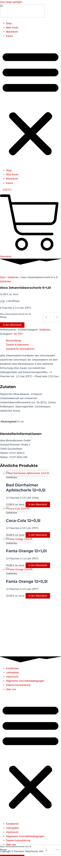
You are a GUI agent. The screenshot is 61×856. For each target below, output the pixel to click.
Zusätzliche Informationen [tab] (20, 348)
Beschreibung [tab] (13, 340)
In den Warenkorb (12, 325)
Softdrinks (13, 277)
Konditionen (12, 668)
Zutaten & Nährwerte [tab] (17, 344)
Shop (9, 23)
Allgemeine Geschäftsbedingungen (25, 680)
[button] (30, 103)
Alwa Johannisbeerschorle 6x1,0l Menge (15, 315)
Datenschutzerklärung (18, 685)
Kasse (9, 36)
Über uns (11, 689)
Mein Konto (12, 27)
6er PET (18, 333)
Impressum (12, 676)
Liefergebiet (12, 672)
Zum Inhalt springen (11, 2)
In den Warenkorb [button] (38, 504)
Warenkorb (12, 31)
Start (2, 277)
